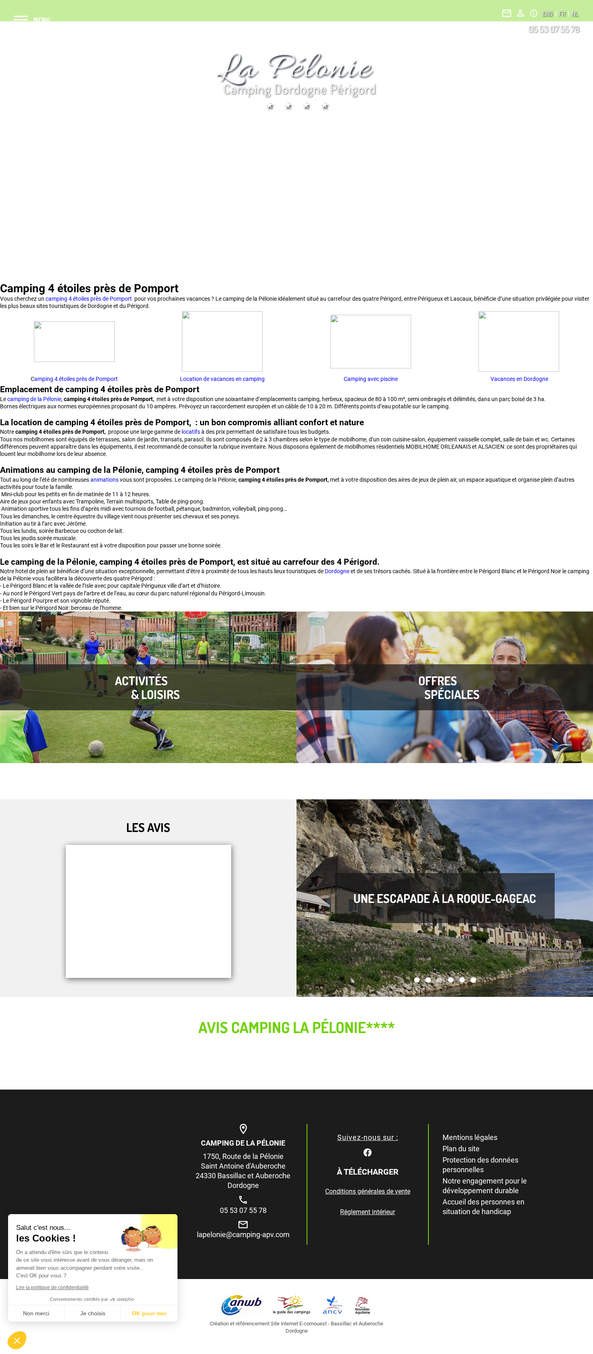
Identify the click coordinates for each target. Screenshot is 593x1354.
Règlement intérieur (367, 1212)
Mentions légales (470, 1137)
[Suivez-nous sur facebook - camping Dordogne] (367, 1152)
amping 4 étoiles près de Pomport (76, 379)
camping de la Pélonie (34, 399)
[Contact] (506, 13)
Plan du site (461, 1148)
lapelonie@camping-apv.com (243, 1234)
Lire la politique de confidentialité (52, 1287)
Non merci (36, 1313)
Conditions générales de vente (367, 1191)
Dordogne (338, 571)
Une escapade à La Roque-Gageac (444, 898)
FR (563, 14)
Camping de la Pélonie (243, 1143)
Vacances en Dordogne (518, 379)
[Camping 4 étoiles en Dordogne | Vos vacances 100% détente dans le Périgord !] (296, 81)
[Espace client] (520, 13)
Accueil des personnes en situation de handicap (483, 1207)
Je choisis (92, 1313)
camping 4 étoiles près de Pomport (89, 298)
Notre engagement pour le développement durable (485, 1186)
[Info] (533, 13)
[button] (17, 1340)
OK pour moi (149, 1313)
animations (105, 479)
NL (575, 14)
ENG (548, 14)
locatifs (191, 431)
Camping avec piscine (371, 379)
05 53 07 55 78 (553, 28)
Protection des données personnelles (480, 1165)
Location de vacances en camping (222, 379)
